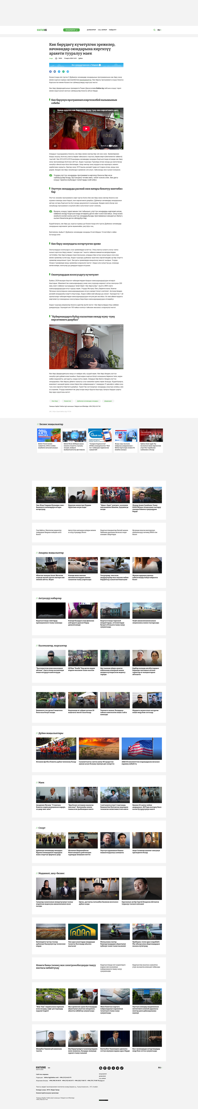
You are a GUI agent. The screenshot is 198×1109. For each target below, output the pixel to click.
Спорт (51, 58)
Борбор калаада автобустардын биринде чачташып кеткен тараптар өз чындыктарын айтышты (145, 671)
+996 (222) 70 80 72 (80, 1080)
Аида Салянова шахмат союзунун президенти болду (146, 852)
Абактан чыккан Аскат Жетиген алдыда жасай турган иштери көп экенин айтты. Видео (50, 577)
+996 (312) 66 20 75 (65, 1077)
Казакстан (67, 401)
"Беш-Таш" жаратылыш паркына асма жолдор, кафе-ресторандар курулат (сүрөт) (50, 1009)
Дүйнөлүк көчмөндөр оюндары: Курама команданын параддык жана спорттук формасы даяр (49, 853)
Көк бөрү (55, 401)
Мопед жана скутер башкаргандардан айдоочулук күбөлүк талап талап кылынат (113, 944)
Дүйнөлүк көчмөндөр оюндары (87, 401)
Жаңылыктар (70, 30)
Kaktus (81, 58)
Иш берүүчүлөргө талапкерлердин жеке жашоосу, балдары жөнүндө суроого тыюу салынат (82, 1051)
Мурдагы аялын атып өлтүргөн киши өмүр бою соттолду (145, 711)
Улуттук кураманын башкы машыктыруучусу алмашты (112, 852)
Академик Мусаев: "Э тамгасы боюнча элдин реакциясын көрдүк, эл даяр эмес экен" (51, 807)
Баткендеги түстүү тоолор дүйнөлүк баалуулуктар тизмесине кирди (50, 944)
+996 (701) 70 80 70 (93, 1080)
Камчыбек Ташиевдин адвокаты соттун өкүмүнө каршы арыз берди (115, 1050)
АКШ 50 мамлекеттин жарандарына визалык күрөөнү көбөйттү (141, 763)
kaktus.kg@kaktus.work (51, 1077)
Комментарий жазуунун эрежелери (47, 1093)
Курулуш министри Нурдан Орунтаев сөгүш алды (79, 506)
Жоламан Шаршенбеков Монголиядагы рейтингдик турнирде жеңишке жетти (79, 853)
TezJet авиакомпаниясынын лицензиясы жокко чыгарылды (145, 622)
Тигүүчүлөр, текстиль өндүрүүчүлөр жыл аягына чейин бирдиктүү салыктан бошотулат (114, 577)
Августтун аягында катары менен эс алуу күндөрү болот (82, 531)
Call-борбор (102, 30)
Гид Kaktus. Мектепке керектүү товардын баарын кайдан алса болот (48, 532)
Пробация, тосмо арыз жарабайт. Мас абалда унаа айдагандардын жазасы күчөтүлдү (146, 944)
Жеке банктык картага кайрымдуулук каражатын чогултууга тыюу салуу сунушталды (111, 1010)
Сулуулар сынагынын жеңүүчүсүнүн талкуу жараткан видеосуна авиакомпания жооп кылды (54, 904)
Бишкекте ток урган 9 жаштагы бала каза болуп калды (49, 711)
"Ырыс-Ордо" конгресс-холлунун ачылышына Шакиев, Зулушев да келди (114, 507)
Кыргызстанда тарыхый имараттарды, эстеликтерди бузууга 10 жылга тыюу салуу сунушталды (112, 624)
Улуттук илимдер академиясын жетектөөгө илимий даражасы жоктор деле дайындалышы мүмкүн (145, 1010)
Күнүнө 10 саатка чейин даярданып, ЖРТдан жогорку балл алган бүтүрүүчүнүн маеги (146, 807)
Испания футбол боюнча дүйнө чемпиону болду (56, 762)
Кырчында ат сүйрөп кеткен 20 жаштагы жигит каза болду (81, 711)
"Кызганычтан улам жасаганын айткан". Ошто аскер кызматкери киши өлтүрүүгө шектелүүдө (50, 670)
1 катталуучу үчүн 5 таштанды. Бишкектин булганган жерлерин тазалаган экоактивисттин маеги (114, 807)
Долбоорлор (91, 30)
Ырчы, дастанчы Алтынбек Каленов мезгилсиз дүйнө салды (98, 903)
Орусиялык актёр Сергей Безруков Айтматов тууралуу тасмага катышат (140, 903)
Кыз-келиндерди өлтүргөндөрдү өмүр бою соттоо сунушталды (146, 1050)
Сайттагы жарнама (42, 1074)
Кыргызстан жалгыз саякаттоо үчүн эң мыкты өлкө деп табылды (146, 966)
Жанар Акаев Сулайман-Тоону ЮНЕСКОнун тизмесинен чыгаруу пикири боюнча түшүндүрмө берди (146, 508)
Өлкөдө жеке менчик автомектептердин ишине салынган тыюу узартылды (79, 577)
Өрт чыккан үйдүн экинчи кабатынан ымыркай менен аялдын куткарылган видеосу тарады (112, 671)
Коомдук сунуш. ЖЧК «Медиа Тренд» (48, 1090)
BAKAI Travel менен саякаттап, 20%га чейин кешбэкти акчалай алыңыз (48, 446)
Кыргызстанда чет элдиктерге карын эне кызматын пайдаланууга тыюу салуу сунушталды (113, 968)
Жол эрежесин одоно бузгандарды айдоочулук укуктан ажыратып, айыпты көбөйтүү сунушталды (82, 1009)
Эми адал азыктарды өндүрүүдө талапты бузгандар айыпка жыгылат (81, 944)
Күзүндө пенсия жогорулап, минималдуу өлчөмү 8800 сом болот (144, 532)
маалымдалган (85, 80)
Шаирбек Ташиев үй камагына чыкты (49, 1050)
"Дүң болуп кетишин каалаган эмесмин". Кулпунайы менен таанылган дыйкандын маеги (81, 807)
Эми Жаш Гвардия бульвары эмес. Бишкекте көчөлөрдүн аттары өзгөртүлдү (50, 507)
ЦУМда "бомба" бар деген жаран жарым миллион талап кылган (81, 669)
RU (159, 1067)
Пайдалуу (112, 30)
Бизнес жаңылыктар (51, 424)
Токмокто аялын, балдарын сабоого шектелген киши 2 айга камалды (113, 712)
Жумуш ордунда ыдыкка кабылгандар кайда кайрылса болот (145, 577)
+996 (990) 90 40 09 (55, 1080)
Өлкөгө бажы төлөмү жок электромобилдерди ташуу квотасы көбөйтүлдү (66, 966)
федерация (108, 401)
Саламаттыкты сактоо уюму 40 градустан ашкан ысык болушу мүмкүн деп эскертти (96, 763)
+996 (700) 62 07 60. (95, 406)
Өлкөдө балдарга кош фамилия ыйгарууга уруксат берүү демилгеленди (81, 623)
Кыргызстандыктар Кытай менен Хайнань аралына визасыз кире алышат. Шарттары (114, 532)
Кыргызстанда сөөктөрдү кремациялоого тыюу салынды (49, 622)
